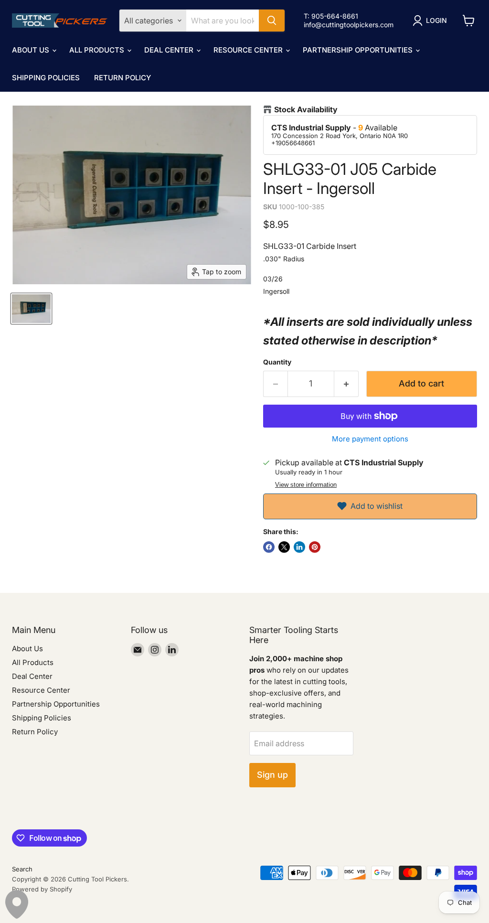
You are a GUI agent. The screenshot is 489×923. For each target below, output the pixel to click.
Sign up (272, 775)
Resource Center (249, 49)
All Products (97, 49)
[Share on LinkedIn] (299, 547)
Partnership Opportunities (359, 49)
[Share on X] (284, 547)
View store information (306, 485)
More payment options (370, 439)
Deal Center (169, 49)
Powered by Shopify (42, 889)
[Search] (272, 21)
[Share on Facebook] (269, 547)
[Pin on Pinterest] (314, 547)
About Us (31, 49)
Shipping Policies (46, 77)
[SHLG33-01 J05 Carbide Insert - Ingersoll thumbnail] (31, 308)
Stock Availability (306, 109)
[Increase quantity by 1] (346, 384)
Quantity (277, 362)
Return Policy (122, 77)
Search (22, 869)
